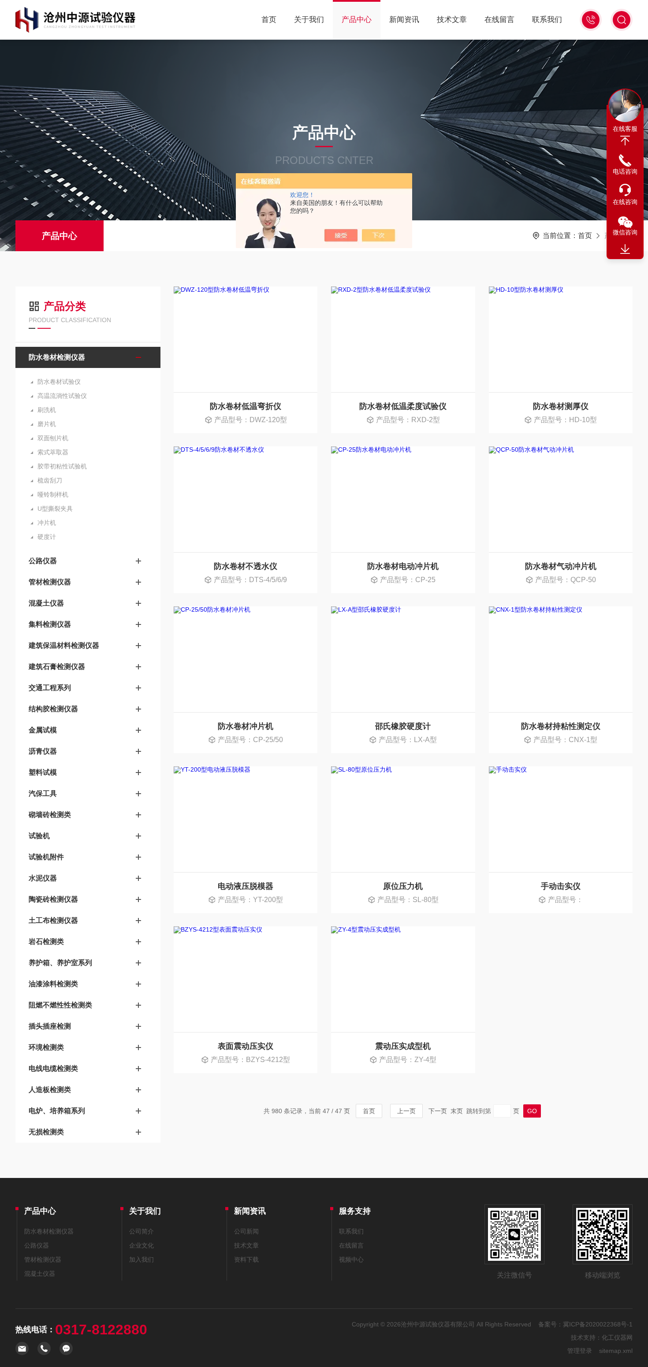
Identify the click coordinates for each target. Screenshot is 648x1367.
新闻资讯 (404, 19)
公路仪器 (43, 561)
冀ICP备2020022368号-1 (598, 1324)
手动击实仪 (561, 886)
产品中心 (357, 19)
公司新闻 (246, 1231)
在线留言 (499, 19)
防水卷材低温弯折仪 (245, 406)
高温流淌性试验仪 (62, 395)
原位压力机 (403, 886)
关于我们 (309, 19)
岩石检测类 (46, 941)
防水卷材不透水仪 (245, 566)
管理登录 (579, 1350)
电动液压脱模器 (245, 886)
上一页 (406, 1110)
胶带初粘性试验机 (62, 466)
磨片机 (46, 423)
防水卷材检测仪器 (57, 357)
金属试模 (43, 730)
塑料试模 (43, 772)
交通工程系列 (50, 687)
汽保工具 (43, 793)
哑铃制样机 (52, 494)
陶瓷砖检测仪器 (53, 899)
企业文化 (141, 1245)
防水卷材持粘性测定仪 (560, 726)
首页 (268, 19)
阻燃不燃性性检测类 (60, 1005)
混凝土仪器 (46, 603)
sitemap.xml (616, 1350)
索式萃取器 (52, 452)
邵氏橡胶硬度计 (403, 726)
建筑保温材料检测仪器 (64, 645)
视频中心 (351, 1259)
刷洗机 (46, 409)
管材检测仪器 (50, 582)
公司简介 (141, 1231)
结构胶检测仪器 (53, 709)
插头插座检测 (50, 1026)
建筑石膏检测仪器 (57, 666)
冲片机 (46, 522)
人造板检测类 (50, 1089)
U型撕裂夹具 (55, 508)
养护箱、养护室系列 (60, 962)
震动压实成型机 (403, 1046)
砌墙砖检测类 (50, 814)
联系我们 (547, 19)
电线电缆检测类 (53, 1068)
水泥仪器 (43, 878)
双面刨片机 (52, 438)
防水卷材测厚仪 (560, 406)
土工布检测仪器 (53, 920)
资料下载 (246, 1259)
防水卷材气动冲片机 (560, 566)
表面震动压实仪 (245, 1046)
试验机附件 (46, 857)
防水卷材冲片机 (245, 726)
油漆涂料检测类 (53, 984)
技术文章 (452, 19)
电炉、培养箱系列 (57, 1110)
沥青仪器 (43, 751)
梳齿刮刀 (49, 480)
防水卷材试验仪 (59, 381)
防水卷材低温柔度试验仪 (403, 406)
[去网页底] (625, 249)
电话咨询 (625, 171)
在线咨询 (625, 201)
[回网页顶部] (625, 140)
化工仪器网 (617, 1337)
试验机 (39, 836)
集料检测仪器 (50, 624)
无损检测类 (46, 1132)
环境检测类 (46, 1047)
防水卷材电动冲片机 (403, 566)
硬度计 (46, 536)
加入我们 (141, 1259)
